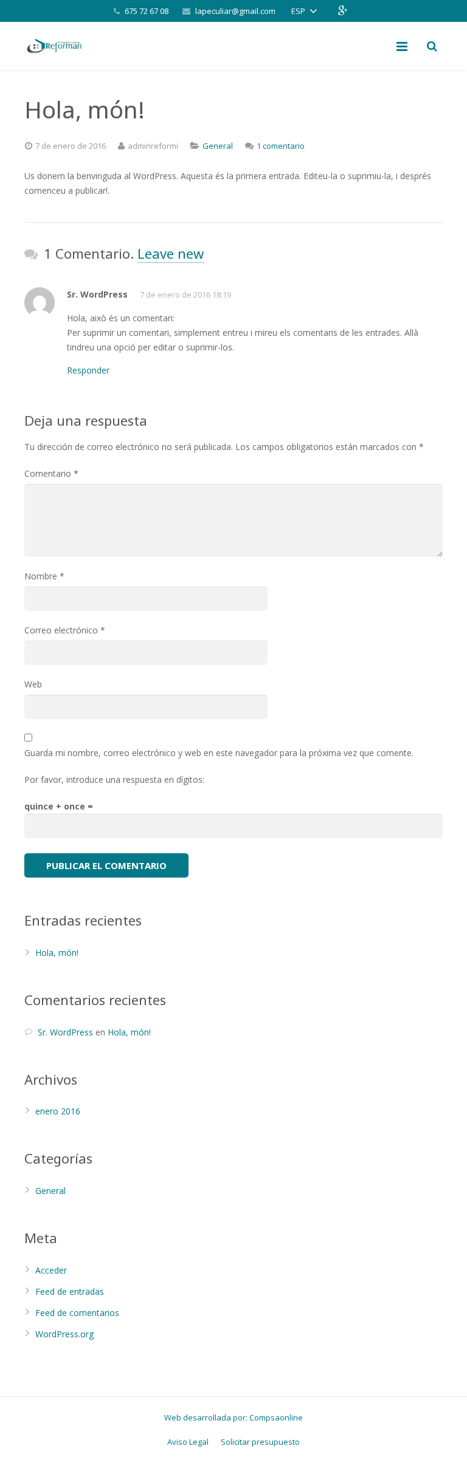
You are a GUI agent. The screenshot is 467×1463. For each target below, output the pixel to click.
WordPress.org (64, 1334)
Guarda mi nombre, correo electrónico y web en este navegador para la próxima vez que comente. (218, 753)
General (217, 145)
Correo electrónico (64, 630)
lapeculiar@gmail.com (235, 10)
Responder (88, 370)
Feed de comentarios (77, 1312)
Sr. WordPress (65, 1032)
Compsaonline (276, 1417)
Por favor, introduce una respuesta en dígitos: (114, 779)
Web (33, 684)
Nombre (44, 576)
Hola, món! (56, 952)
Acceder (51, 1270)
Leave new (170, 253)
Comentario (51, 473)
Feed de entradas (69, 1291)
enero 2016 (57, 1111)
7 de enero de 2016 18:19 (185, 294)
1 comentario (281, 145)
